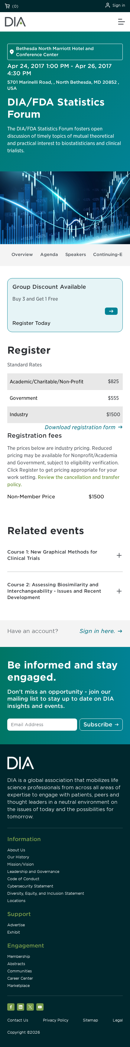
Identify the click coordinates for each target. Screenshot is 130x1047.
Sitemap (90, 1020)
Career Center (20, 978)
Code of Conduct (23, 879)
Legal (118, 1020)
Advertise (16, 925)
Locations (16, 900)
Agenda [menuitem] (49, 254)
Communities (19, 971)
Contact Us (17, 1020)
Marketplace (18, 985)
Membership (18, 956)
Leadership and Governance (33, 871)
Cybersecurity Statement (30, 886)
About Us (16, 850)
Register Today (31, 323)
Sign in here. (97, 631)
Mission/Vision (20, 864)
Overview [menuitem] (22, 254)
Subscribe (97, 724)
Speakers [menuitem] (75, 254)
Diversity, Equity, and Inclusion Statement (45, 893)
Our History (18, 857)
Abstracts (16, 963)
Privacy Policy (55, 1020)
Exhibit (13, 932)
